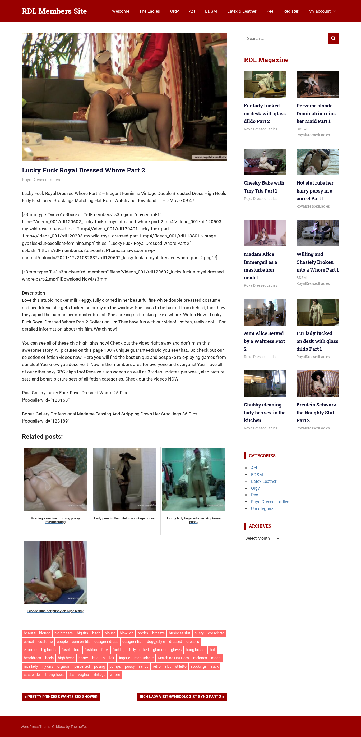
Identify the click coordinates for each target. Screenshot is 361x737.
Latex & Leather (241, 11)
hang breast (196, 650)
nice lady (31, 666)
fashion (91, 650)
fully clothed (139, 650)
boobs (143, 633)
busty (199, 633)
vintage (99, 674)
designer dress (106, 641)
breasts (158, 633)
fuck (104, 650)
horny (83, 658)
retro (157, 666)
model (216, 658)
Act (192, 11)
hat (212, 650)
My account (320, 11)
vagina (83, 674)
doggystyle (156, 641)
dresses (192, 641)
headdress (32, 658)
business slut (179, 633)
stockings (199, 666)
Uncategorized (264, 508)
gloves (176, 650)
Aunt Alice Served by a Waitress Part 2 (264, 341)
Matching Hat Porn (173, 658)
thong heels (54, 674)
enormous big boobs (40, 650)
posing (99, 666)
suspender (32, 674)
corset (29, 641)
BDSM (211, 11)
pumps (115, 666)
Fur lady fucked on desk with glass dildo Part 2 (265, 113)
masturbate (144, 658)
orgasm (63, 666)
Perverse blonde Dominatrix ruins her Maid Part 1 (316, 113)
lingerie (124, 658)
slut (168, 666)
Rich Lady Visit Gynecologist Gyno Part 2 (180, 697)
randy (144, 666)
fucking (119, 650)
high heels (66, 658)
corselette (216, 633)
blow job (126, 633)
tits (71, 674)
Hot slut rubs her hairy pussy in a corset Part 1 (315, 191)
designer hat (132, 641)
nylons (47, 666)
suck (215, 666)
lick (111, 658)
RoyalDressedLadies (41, 179)
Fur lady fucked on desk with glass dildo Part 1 (317, 341)
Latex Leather (263, 481)
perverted (82, 666)
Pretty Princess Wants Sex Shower (62, 697)
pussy (130, 666)
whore (115, 674)
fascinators (71, 650)
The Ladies (149, 11)
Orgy (174, 11)
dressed (175, 641)
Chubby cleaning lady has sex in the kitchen (264, 412)
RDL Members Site (54, 11)
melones (200, 658)
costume (45, 641)
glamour (160, 650)
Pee (269, 11)
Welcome (120, 11)
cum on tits (81, 641)
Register (290, 11)
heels (49, 658)
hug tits (98, 658)
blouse (110, 633)
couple (62, 641)
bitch (96, 633)
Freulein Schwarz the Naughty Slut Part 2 (316, 412)
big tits (82, 633)
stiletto (181, 666)
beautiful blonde (37, 633)
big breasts (63, 633)
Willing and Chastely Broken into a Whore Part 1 (318, 262)
